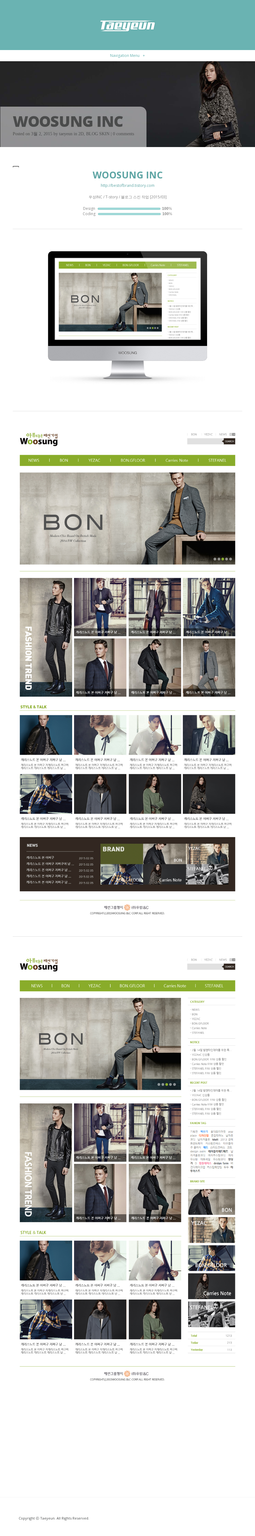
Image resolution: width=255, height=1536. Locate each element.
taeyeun (65, 133)
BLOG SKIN (97, 133)
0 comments (123, 133)
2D (81, 133)
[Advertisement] (127, 1434)
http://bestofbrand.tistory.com (128, 185)
